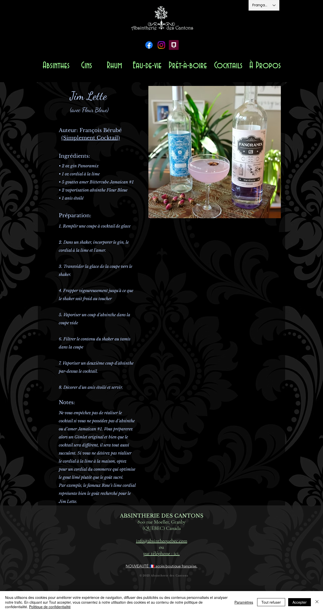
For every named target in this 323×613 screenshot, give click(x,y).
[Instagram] (161, 45)
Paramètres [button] (243, 602)
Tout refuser (271, 602)
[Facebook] (149, 45)
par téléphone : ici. (161, 554)
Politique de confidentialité (50, 606)
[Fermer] (317, 602)
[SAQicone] (174, 45)
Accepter (299, 602)
